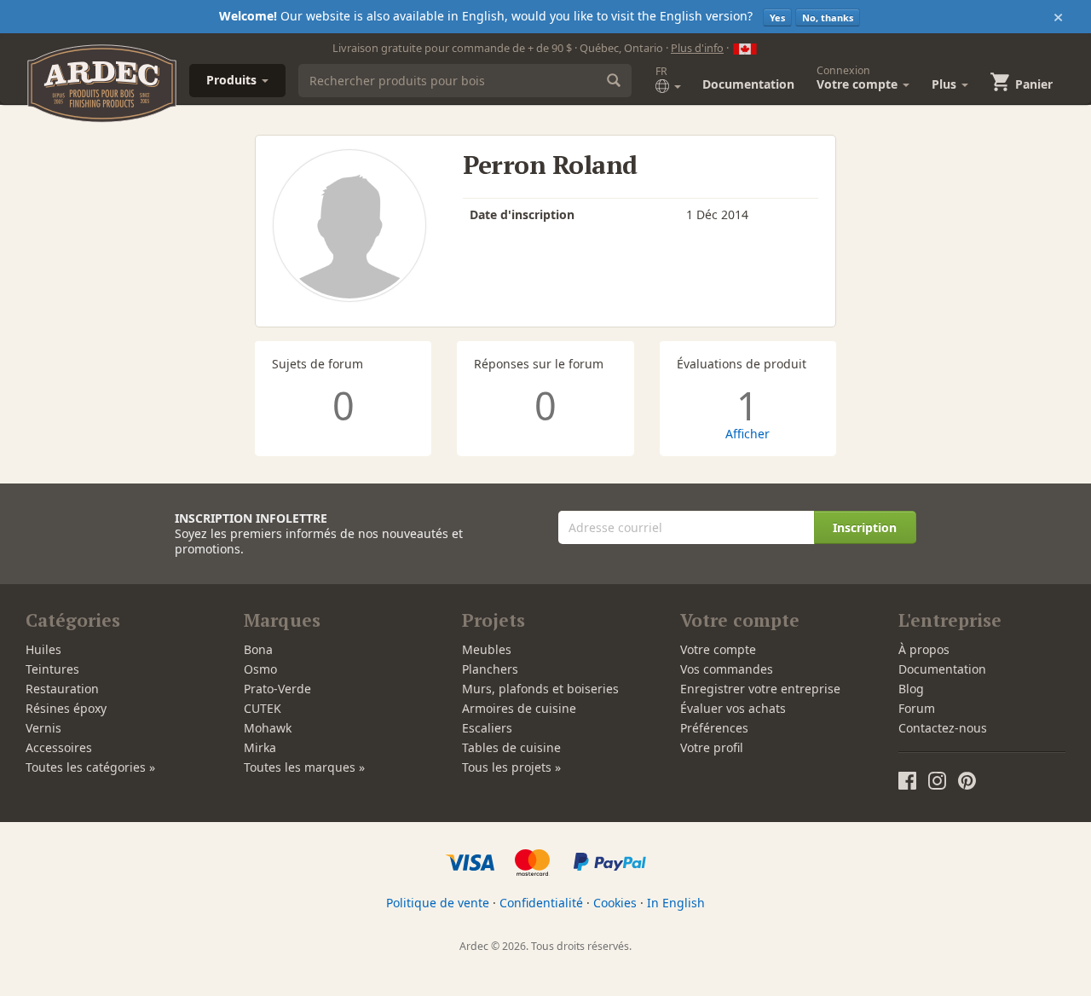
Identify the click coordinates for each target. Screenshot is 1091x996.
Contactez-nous (942, 728)
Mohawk (268, 728)
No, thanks (827, 17)
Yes (777, 17)
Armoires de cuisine (519, 708)
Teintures (52, 669)
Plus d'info (697, 47)
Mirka (260, 747)
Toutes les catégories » (90, 767)
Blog (911, 688)
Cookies (615, 903)
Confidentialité (541, 903)
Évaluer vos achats (733, 708)
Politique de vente (437, 903)
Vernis (43, 728)
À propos (924, 649)
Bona (258, 649)
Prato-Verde (277, 688)
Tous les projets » (511, 767)
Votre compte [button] (859, 77)
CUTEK (262, 708)
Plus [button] (946, 84)
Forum (916, 708)
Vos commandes (726, 669)
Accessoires (59, 747)
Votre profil (711, 747)
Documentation (748, 84)
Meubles (486, 649)
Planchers (490, 669)
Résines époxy (66, 708)
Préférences (714, 728)
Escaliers (487, 728)
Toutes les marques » (304, 767)
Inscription (865, 527)
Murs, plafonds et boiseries (540, 688)
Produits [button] (233, 80)
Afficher (747, 434)
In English (676, 903)
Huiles (43, 649)
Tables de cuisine (511, 747)
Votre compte (718, 649)
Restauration (62, 688)
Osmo (260, 669)
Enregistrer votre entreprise (760, 688)
